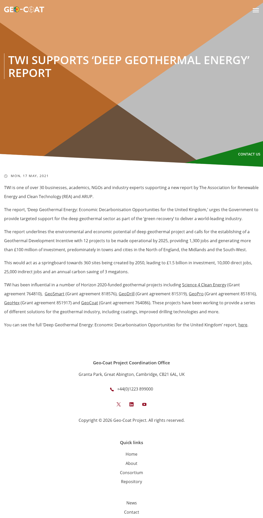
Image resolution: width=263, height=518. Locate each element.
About (131, 463)
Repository (131, 481)
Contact (131, 512)
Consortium (131, 472)
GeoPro (196, 294)
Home (131, 454)
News (131, 503)
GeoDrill (127, 294)
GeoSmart (54, 294)
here (242, 325)
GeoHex (12, 303)
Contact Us (249, 154)
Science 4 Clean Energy (204, 285)
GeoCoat (89, 303)
